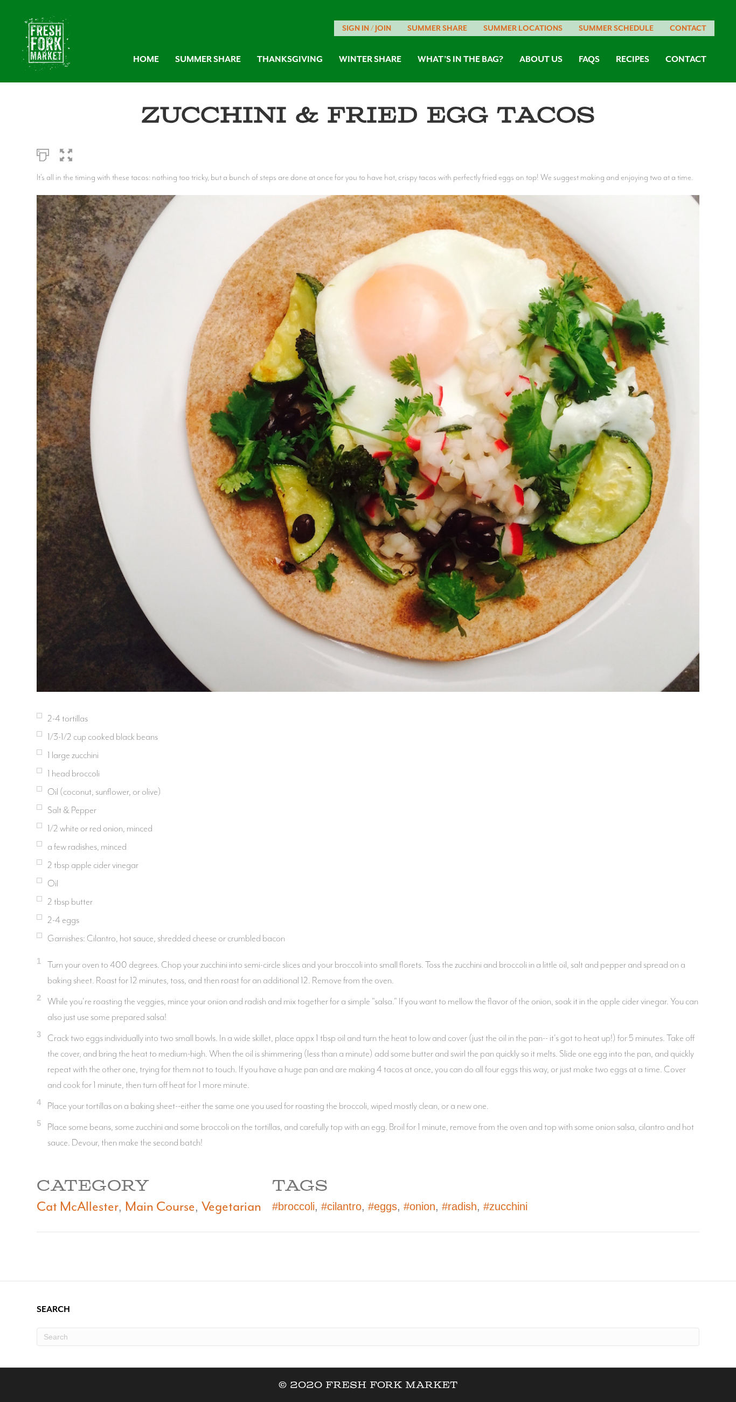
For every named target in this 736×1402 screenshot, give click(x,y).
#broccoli (293, 1206)
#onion (419, 1206)
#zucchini (505, 1206)
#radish (459, 1206)
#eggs (382, 1206)
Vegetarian (231, 1206)
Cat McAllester (78, 1206)
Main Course (160, 1206)
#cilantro (341, 1206)
